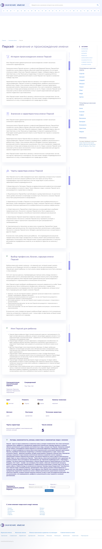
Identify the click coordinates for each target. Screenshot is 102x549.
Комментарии (86, 64)
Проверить (49, 490)
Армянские (66, 535)
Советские (75, 535)
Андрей (82, 80)
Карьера (69, 260)
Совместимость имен (67, 532)
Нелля (41, 509)
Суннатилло (11, 511)
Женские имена (20, 532)
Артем (81, 97)
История (69, 61)
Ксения (81, 111)
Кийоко (42, 511)
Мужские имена (6, 532)
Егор (80, 146)
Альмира (42, 513)
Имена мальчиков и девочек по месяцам (43, 532)
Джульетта (87, 144)
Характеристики (86, 58)
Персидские (84, 535)
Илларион (86, 146)
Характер (69, 175)
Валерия (82, 121)
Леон (93, 146)
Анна (81, 108)
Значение (69, 118)
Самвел (10, 508)
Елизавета (82, 125)
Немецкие (57, 535)
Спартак (10, 514)
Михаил (82, 83)
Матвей (81, 77)
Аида (80, 143)
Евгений (92, 144)
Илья (81, 90)
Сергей (81, 73)
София (81, 115)
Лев (90, 146)
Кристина (82, 128)
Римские (49, 535)
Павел (81, 87)
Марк (81, 93)
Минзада (42, 514)
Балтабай (10, 509)
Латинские (41, 535)
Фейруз (42, 508)
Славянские (13, 535)
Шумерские (31, 535)
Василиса (82, 118)
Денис (81, 144)
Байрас (10, 513)
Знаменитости (86, 60)
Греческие (4, 535)
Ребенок (69, 333)
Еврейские (22, 535)
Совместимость (86, 62)
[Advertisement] (51, 27)
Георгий (85, 143)
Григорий (91, 143)
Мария (81, 131)
